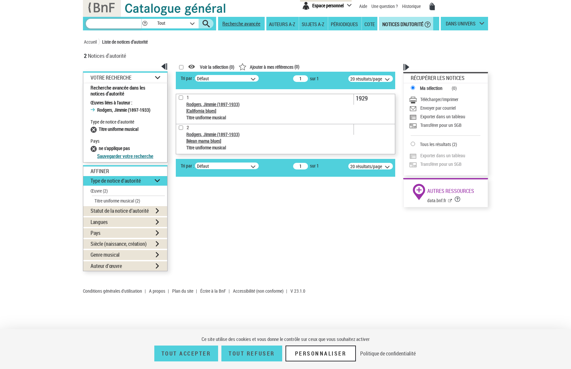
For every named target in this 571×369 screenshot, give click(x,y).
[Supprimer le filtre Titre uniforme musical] (95, 129)
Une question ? (385, 6)
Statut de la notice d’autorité (120, 210)
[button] (145, 23)
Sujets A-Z (313, 23)
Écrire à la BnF (213, 291)
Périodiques (344, 23)
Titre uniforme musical (117, 201)
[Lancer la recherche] (206, 24)
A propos (157, 291)
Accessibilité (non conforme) (258, 291)
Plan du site (182, 291)
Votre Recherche (111, 77)
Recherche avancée (241, 23)
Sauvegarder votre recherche (125, 156)
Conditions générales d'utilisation (112, 291)
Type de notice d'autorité (116, 180)
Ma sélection (431, 88)
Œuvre (99, 191)
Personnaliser (321, 353)
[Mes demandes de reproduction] (432, 7)
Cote (369, 23)
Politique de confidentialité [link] (388, 353)
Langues (99, 222)
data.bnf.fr (436, 200)
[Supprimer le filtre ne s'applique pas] (95, 148)
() (274, 66)
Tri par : (187, 78)
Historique (412, 6)
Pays (95, 233)
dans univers (461, 25)
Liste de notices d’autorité (125, 42)
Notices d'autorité (402, 23)
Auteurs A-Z (282, 23)
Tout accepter (186, 353)
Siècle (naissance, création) (119, 243)
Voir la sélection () (217, 67)
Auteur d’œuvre (106, 266)
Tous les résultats (435, 144)
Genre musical (105, 254)
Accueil (90, 42)
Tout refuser (252, 353)
